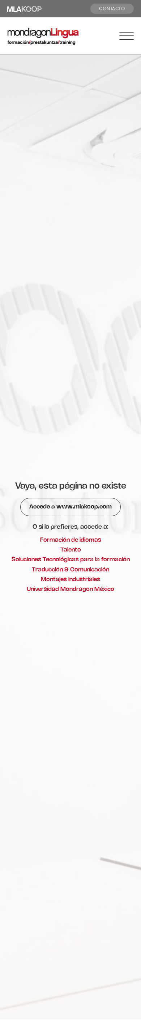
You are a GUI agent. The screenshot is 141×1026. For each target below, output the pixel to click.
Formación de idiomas (70, 540)
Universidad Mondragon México (70, 589)
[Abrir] (126, 36)
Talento (70, 550)
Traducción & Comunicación (70, 569)
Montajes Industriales (70, 579)
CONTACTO (112, 8)
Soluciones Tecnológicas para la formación (71, 559)
